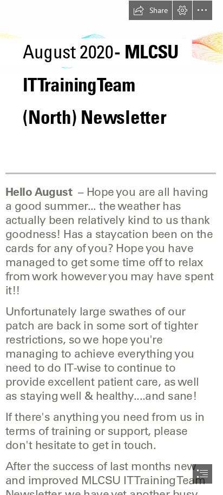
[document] (111, 247)
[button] (150, 10)
